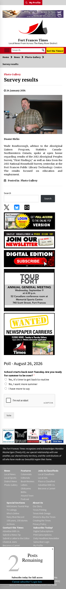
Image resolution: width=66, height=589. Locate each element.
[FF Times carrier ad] (29, 333)
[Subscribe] (33, 435)
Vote (9, 415)
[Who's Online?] (9, 435)
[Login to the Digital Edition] (45, 435)
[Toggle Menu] (7, 50)
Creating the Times (42, 520)
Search (7, 193)
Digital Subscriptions (43, 531)
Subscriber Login (41, 541)
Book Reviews (27, 481)
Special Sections (16, 502)
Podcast (25, 499)
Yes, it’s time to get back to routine (29, 379)
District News (10, 481)
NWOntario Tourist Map (18, 506)
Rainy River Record (15, 516)
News (7, 470)
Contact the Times (13, 527)
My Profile (35, 2)
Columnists (26, 474)
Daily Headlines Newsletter (46, 538)
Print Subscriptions (42, 534)
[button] (27, 2)
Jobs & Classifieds (48, 470)
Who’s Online (13, 513)
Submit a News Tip (12, 534)
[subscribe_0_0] (29, 220)
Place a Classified (46, 481)
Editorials (25, 477)
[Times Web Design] (57, 435)
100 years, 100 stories (17, 520)
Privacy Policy (39, 524)
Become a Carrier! (46, 488)
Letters (24, 484)
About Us (38, 502)
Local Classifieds (46, 474)
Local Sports (10, 477)
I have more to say (19, 388)
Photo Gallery (12, 74)
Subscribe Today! (43, 527)
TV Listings (12, 509)
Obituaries (26, 488)
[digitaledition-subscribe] (29, 258)
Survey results (21, 80)
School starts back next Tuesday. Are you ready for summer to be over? (33, 373)
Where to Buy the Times (44, 516)
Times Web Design (42, 513)
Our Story (37, 506)
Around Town (27, 495)
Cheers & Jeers (10, 541)
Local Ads (42, 477)
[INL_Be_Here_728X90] (33, 14)
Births (23, 492)
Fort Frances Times (33, 40)
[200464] (29, 289)
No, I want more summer (23, 384)
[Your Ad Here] (21, 435)
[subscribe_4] (29, 239)
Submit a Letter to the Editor (16, 538)
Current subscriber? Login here (27, 581)
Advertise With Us (46, 484)
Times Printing (39, 509)
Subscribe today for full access (27, 577)
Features (26, 470)
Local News (9, 474)
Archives (11, 524)
